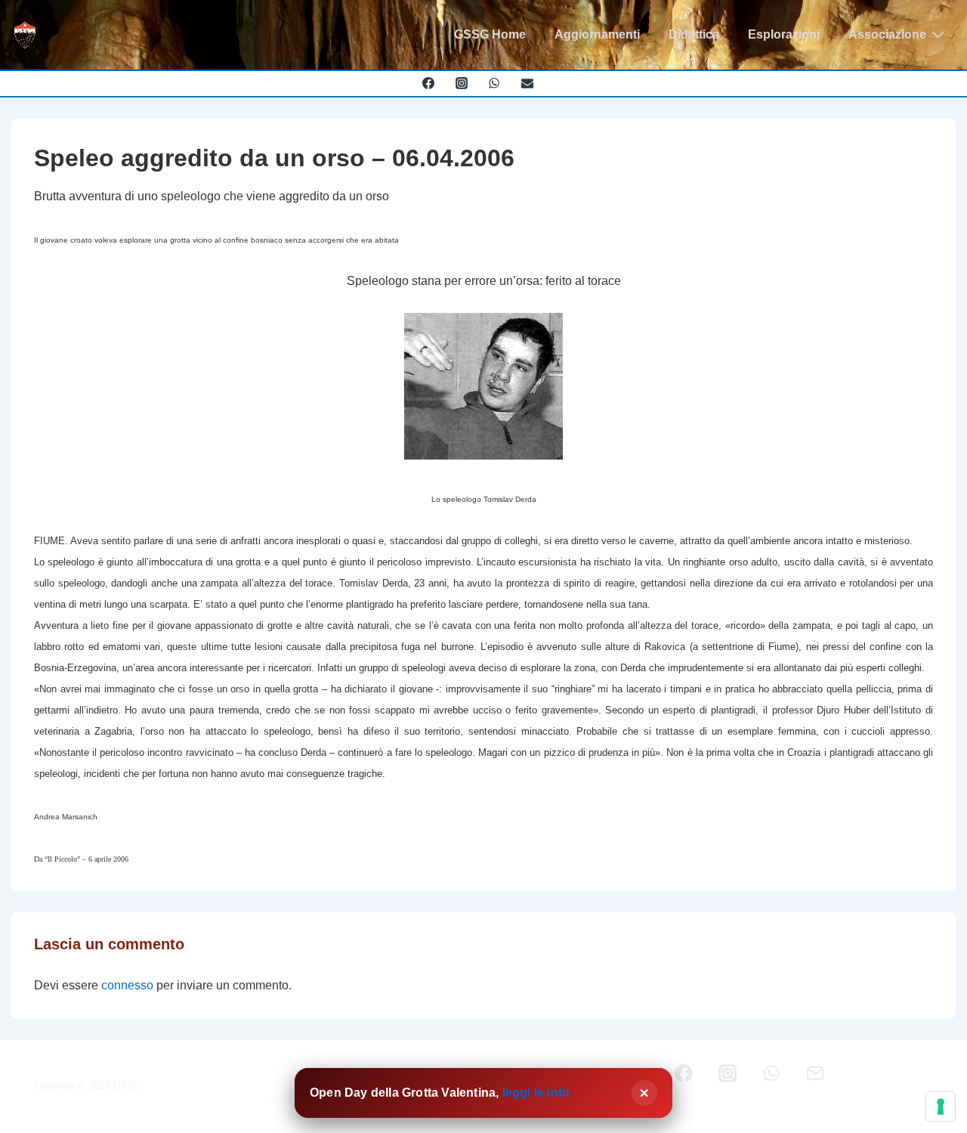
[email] (528, 83)
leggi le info (536, 1092)
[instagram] (461, 83)
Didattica (694, 34)
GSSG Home (490, 34)
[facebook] (428, 83)
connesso (127, 985)
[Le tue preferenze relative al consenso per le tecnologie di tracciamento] (940, 1106)
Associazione (887, 34)
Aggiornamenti (597, 34)
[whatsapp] (494, 83)
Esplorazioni (784, 34)
